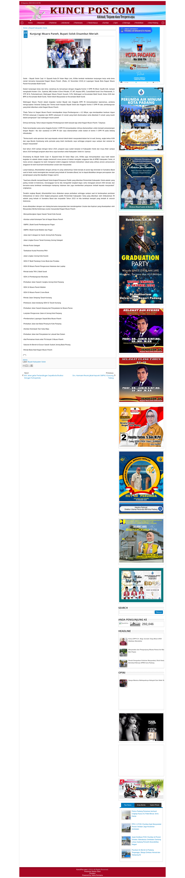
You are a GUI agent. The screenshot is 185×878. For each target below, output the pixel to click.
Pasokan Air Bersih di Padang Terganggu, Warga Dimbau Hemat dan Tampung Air (146, 852)
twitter (152, 3)
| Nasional (40, 23)
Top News (127, 805)
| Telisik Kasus (92, 23)
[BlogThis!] (26, 365)
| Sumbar (105, 23)
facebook (155, 3)
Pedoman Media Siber (92, 871)
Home (30, 23)
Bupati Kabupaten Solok (37, 362)
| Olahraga (126, 23)
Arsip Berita (141, 805)
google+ (159, 3)
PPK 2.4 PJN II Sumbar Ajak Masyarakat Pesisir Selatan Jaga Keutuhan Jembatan (146, 826)
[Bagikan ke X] (29, 365)
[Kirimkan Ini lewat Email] (24, 365)
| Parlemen (53, 23)
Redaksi (92, 873)
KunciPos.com (81, 870)
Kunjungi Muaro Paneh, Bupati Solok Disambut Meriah (64, 33)
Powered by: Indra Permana (92, 875)
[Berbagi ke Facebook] (31, 365)
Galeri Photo (154, 805)
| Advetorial (65, 23)
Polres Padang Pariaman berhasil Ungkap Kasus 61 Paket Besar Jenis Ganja (145, 813)
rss (162, 3)
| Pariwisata (78, 23)
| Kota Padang (153, 23)
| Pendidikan (138, 23)
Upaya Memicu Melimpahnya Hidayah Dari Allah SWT (147, 680)
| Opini (115, 23)
